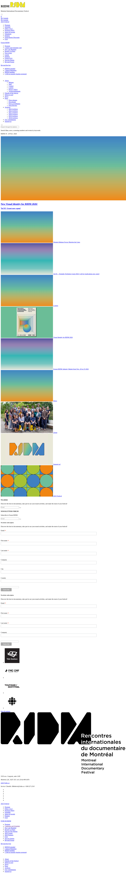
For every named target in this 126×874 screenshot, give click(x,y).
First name (5, 541)
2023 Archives (13, 109)
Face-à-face (8, 53)
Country (3, 578)
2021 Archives (13, 112)
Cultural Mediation (10, 70)
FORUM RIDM (6, 821)
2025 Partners (9, 835)
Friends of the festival (11, 93)
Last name (5, 550)
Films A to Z (9, 28)
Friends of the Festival (12, 861)
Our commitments (10, 120)
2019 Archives (13, 116)
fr (1, 16)
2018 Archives (13, 118)
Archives (7, 107)
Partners (7, 36)
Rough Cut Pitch (10, 51)
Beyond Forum (9, 62)
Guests (7, 55)
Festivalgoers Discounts (12, 37)
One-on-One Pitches (11, 831)
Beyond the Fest (6, 844)
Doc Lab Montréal (10, 49)
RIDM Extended (10, 68)
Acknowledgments (14, 91)
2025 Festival (5, 804)
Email (3, 530)
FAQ (6, 39)
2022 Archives (13, 111)
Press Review (13, 105)
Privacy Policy (13, 89)
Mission (11, 82)
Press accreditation (14, 104)
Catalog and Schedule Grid (13, 48)
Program (7, 25)
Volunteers (8, 34)
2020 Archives (13, 114)
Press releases (13, 100)
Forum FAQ (8, 58)
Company (4, 560)
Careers (11, 88)
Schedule (7, 27)
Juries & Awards (10, 32)
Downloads (12, 102)
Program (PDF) (9, 30)
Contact (11, 86)
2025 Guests (9, 833)
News (6, 96)
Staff (10, 84)
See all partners (5, 711)
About (7, 80)
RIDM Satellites (10, 72)
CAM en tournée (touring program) (16, 74)
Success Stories (9, 60)
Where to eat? (9, 95)
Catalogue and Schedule (12, 826)
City (2, 569)
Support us (8, 121)
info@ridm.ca (5, 783)
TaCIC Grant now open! (11, 208)
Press (6, 98)
